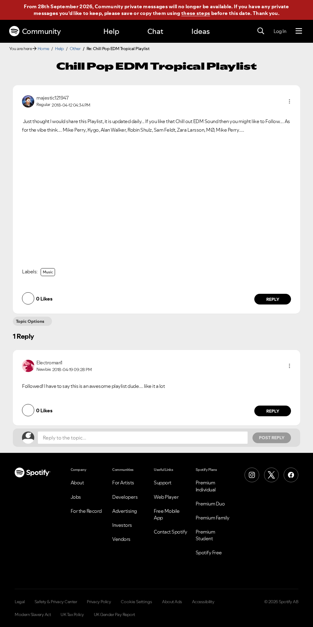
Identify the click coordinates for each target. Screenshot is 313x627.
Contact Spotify (170, 531)
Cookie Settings (136, 601)
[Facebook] (291, 475)
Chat (155, 31)
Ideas (200, 31)
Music (48, 272)
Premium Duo (210, 503)
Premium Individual (206, 486)
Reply (272, 299)
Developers (125, 497)
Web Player (166, 497)
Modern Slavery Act (33, 614)
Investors (122, 525)
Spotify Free (209, 552)
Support (162, 482)
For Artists (123, 482)
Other (75, 49)
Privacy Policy (99, 601)
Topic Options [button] (30, 321)
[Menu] (299, 31)
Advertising (124, 511)
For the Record (86, 511)
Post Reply (272, 438)
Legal (20, 601)
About (77, 482)
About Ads (172, 601)
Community (41, 31)
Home (43, 49)
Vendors (121, 539)
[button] (289, 101)
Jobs (76, 497)
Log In (280, 31)
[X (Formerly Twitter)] (271, 475)
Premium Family (213, 517)
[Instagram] (252, 475)
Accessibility (203, 601)
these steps (195, 13)
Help (111, 31)
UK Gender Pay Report (114, 614)
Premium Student (205, 535)
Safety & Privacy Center (56, 601)
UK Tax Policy (72, 614)
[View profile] (28, 100)
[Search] (261, 31)
